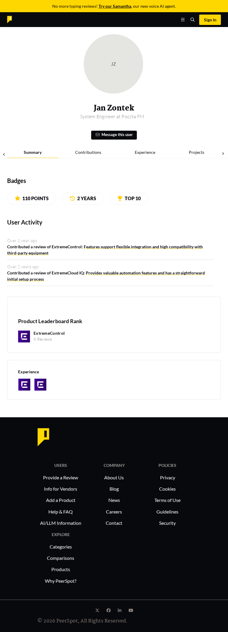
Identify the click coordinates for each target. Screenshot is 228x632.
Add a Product (60, 500)
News (114, 500)
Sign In (210, 19)
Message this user (117, 134)
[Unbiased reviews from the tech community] (20, 19)
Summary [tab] (33, 152)
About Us (114, 477)
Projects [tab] (196, 152)
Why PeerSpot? (60, 581)
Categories (61, 546)
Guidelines (167, 511)
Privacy (167, 477)
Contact (114, 523)
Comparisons (60, 558)
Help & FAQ (60, 511)
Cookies (167, 489)
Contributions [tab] (88, 152)
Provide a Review (60, 477)
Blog (114, 489)
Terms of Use (167, 500)
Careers (114, 511)
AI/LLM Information (60, 523)
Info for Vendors (60, 489)
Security (167, 523)
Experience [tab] (145, 152)
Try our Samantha (115, 6)
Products (60, 569)
